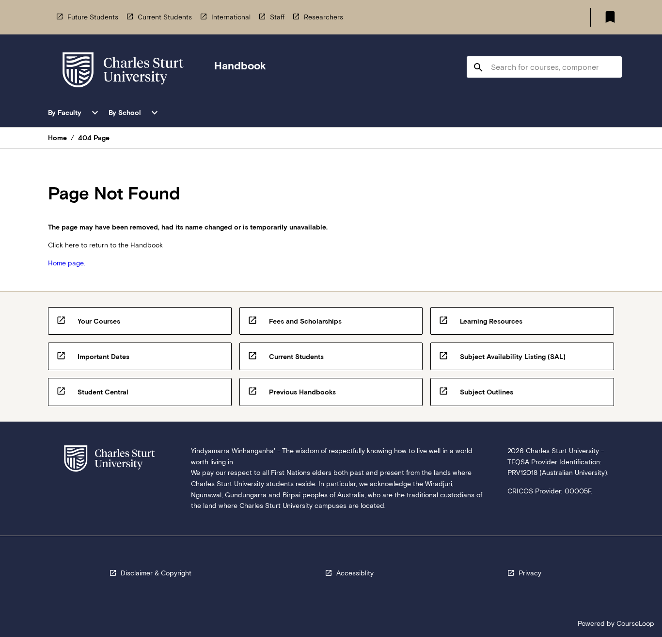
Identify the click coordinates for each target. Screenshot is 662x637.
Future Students (92, 17)
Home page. (66, 263)
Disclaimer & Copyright (156, 573)
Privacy (530, 573)
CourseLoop (635, 623)
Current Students (165, 17)
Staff (277, 17)
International (231, 17)
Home (57, 138)
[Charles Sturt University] (123, 71)
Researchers (323, 17)
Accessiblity (355, 573)
